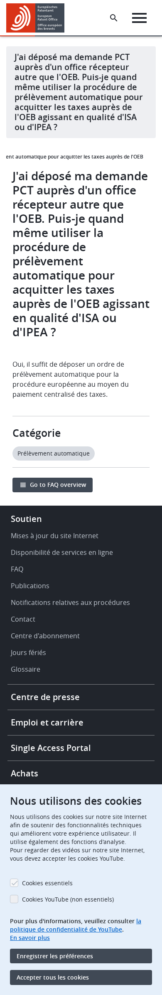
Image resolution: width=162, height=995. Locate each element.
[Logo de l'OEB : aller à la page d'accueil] (38, 18)
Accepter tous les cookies (53, 977)
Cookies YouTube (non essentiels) (68, 899)
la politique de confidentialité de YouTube (75, 925)
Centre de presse (45, 697)
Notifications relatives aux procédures (70, 602)
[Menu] (139, 18)
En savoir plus (30, 938)
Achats (24, 773)
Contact (23, 619)
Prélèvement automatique (53, 453)
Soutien (26, 518)
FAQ (17, 569)
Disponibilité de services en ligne (62, 552)
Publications (30, 585)
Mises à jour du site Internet (54, 535)
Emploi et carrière (47, 722)
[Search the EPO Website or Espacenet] (113, 17)
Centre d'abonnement (45, 635)
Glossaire (25, 669)
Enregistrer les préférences (55, 956)
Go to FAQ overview (58, 485)
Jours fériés (28, 652)
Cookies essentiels (47, 883)
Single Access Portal (51, 747)
